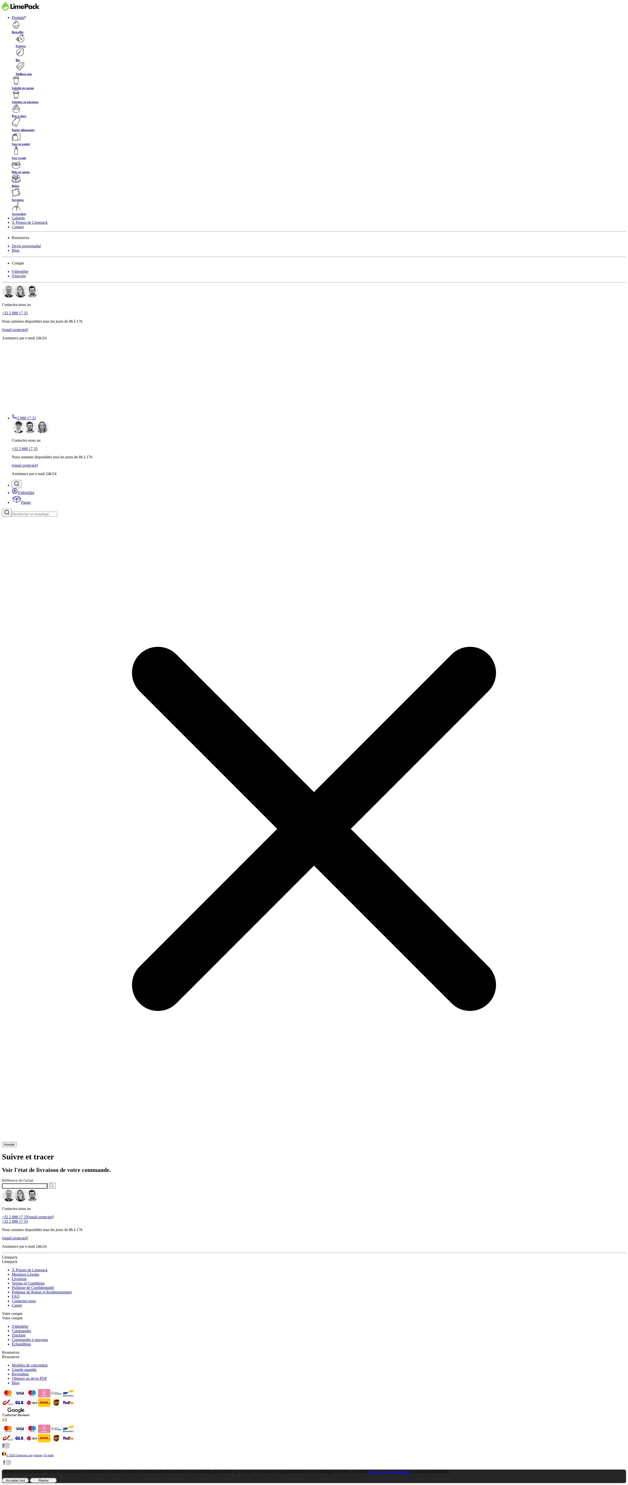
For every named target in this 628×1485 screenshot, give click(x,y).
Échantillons (21, 1344)
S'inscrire (19, 276)
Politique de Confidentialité (33, 1288)
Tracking (19, 1335)
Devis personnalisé (26, 246)
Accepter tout (15, 1480)
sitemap (38, 1455)
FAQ (16, 1296)
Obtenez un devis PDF (29, 1378)
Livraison (19, 1279)
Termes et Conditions (28, 1283)
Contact (18, 227)
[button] (17, 484)
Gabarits (18, 218)
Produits (18, 17)
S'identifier (20, 271)
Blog (15, 250)
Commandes (21, 1331)
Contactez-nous (24, 1301)
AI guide (48, 1455)
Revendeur (20, 1374)
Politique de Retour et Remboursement (42, 1292)
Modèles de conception (30, 1365)
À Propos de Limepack (30, 222)
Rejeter (44, 1480)
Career (17, 1305)
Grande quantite (24, 1369)
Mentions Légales (25, 1274)
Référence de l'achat (17, 1180)
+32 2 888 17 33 (15, 313)
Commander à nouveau (30, 1340)
